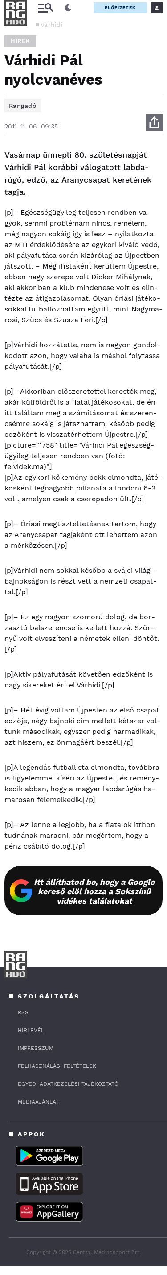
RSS (23, 1012)
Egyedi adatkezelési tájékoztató (68, 1084)
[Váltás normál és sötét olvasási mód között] (68, 8)
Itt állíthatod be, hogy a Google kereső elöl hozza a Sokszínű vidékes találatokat (94, 891)
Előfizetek (120, 7)
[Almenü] (45, 8)
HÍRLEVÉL (31, 1030)
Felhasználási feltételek (57, 1066)
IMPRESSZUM (35, 1048)
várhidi (52, 24)
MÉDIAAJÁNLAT (38, 1102)
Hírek (20, 41)
